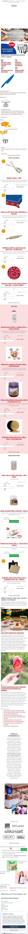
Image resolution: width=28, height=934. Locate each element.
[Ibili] (7, 825)
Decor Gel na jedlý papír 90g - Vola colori (14, 476)
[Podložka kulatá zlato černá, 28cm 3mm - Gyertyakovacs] (14, 426)
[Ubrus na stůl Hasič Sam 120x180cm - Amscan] (14, 201)
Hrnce (13, 149)
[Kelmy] (9, 837)
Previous (14, 5)
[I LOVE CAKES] (18, 825)
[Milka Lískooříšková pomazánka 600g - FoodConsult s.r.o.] (14, 389)
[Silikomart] (14, 831)
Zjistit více (20, 862)
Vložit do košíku (20, 186)
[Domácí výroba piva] (4, 132)
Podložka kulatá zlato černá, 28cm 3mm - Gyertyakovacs (14, 438)
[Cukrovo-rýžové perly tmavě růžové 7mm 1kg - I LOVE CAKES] (14, 272)
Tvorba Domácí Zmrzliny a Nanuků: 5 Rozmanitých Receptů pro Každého (13, 688)
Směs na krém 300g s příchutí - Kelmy (14, 511)
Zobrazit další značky (14, 843)
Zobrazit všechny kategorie (14, 155)
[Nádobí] (14, 141)
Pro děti (2, 119)
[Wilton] (20, 837)
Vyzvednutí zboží (6, 898)
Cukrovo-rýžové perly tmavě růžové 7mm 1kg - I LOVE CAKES (14, 284)
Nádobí (2, 147)
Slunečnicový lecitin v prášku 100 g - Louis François (14, 328)
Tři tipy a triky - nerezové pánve (11, 726)
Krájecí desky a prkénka (10, 94)
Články (2, 607)
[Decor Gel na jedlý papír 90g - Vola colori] (14, 464)
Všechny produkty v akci (14, 302)
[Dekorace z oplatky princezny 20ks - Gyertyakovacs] (14, 353)
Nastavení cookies (14, 930)
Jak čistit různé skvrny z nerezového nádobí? (14, 721)
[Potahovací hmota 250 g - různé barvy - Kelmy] (14, 532)
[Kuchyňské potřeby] (8, 81)
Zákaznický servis (6, 894)
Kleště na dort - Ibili (14, 178)
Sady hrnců (18, 149)
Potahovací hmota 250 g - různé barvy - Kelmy (14, 544)
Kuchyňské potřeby (4, 91)
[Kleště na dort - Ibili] (14, 167)
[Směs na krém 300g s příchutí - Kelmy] (14, 500)
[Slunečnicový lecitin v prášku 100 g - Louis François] (14, 316)
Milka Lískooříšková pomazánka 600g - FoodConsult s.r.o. (14, 401)
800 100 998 (12, 888)
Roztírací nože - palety (10, 112)
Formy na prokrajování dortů (15, 114)
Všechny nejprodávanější (14, 595)
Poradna (15, 898)
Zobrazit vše (3, 97)
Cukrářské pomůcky (5, 109)
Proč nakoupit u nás (19, 894)
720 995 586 (5, 909)
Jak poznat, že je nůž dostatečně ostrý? (13, 715)
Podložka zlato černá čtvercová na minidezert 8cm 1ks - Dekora (14, 578)
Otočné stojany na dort (6, 111)
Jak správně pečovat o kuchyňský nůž (12, 719)
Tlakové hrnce (8, 149)
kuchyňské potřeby (11, 753)
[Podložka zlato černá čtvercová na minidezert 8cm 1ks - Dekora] (14, 567)
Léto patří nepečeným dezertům (12, 633)
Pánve (2, 149)
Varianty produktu (14, 521)
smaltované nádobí (15, 755)
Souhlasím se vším (14, 926)
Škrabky (2, 94)
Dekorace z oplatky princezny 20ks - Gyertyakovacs (14, 365)
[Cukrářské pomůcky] (14, 103)
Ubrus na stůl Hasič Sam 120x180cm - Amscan (14, 213)
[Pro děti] (6, 124)
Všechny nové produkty (14, 451)
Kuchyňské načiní (4, 92)
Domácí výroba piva (12, 129)
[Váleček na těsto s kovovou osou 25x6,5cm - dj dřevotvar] (14, 237)
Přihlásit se (23, 849)
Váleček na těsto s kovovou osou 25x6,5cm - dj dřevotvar (14, 248)
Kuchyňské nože (13, 92)
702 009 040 (5, 906)
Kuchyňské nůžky (21, 92)
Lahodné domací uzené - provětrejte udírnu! (14, 710)
